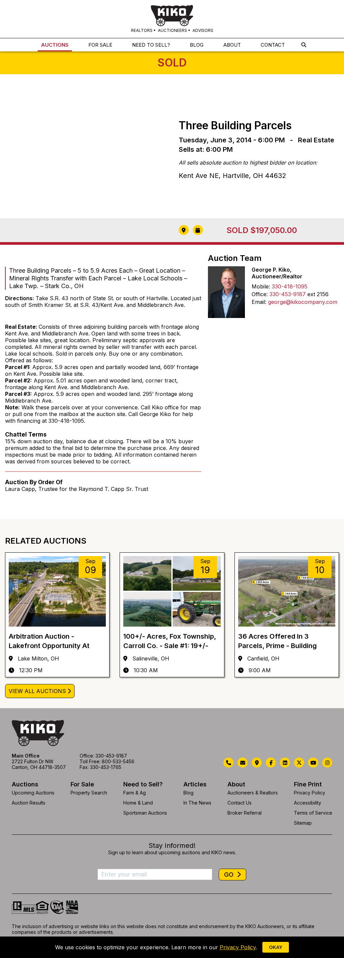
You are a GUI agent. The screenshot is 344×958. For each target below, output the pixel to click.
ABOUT (232, 45)
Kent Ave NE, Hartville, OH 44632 (232, 176)
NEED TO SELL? (151, 45)
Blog (188, 792)
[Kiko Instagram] (327, 763)
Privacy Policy (309, 792)
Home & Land (138, 803)
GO (229, 874)
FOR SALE (100, 45)
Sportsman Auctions (145, 813)
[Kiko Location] (257, 763)
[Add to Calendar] (198, 230)
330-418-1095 (289, 286)
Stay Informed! (172, 845)
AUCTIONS (55, 45)
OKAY (275, 947)
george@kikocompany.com (302, 302)
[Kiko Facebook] (271, 763)
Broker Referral (244, 813)
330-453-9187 (287, 294)
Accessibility (307, 803)
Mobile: (261, 286)
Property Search (89, 792)
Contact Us (239, 803)
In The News (197, 803)
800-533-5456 (118, 761)
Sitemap (303, 823)
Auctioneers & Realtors (252, 792)
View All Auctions (37, 691)
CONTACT (273, 45)
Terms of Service (313, 813)
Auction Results (28, 803)
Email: (259, 302)
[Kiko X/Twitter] (299, 763)
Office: (260, 294)
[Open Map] (184, 230)
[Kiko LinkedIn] (285, 763)
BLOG (197, 45)
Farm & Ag (134, 792)
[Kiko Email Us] (243, 763)
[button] (303, 45)
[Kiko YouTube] (313, 763)
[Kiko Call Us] (228, 763)
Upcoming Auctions (33, 792)
